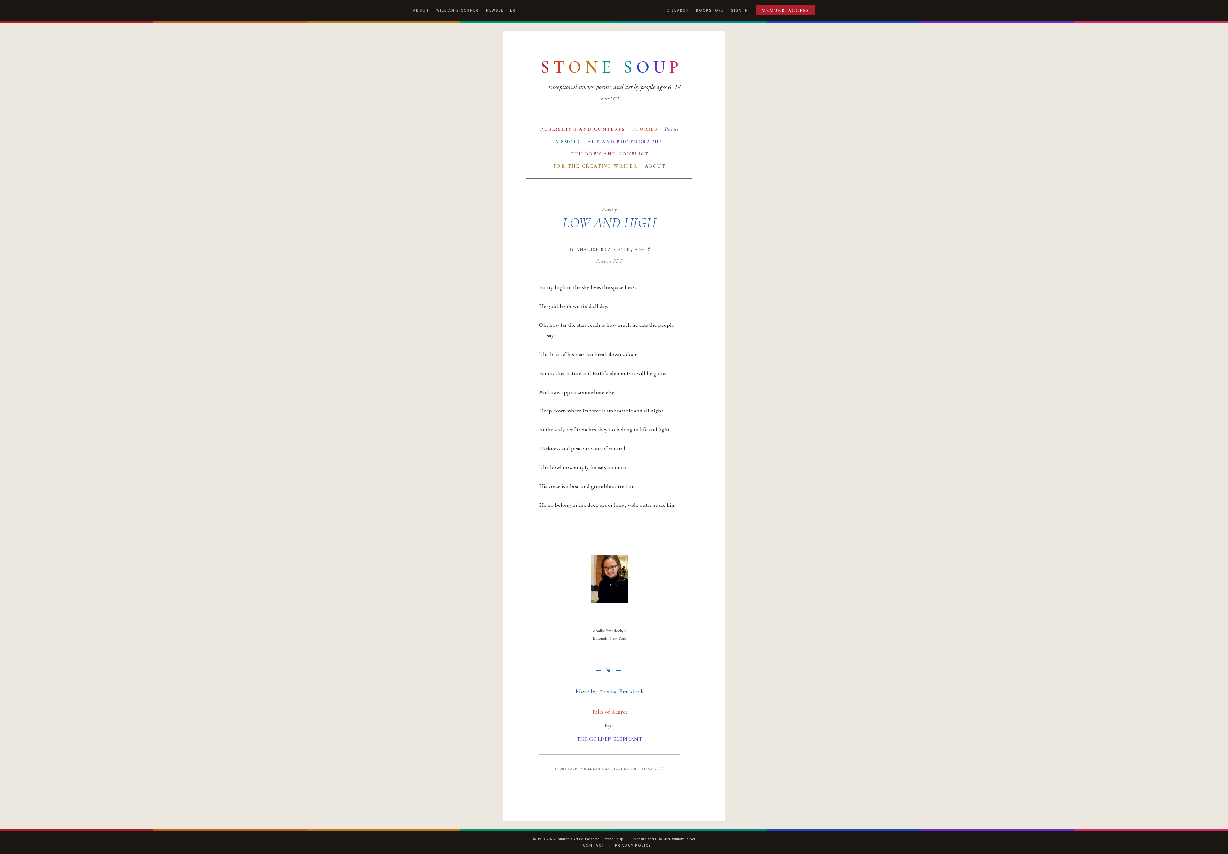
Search (680, 10)
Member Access (785, 10)
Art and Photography (625, 142)
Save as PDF (609, 260)
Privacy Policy (633, 845)
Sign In (739, 10)
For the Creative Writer (595, 166)
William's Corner (457, 10)
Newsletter (501, 10)
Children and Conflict (609, 154)
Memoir (567, 142)
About (421, 10)
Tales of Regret (609, 711)
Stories (645, 129)
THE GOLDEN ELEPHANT (609, 738)
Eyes (609, 725)
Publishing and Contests (582, 129)
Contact (594, 845)
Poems (672, 129)
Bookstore (710, 10)
